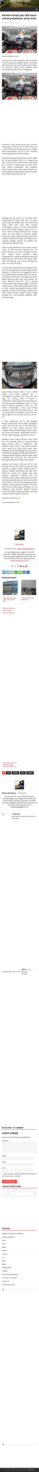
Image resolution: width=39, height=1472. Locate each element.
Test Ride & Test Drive (9, 1278)
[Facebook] (18, 566)
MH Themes (31, 1470)
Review (30, 773)
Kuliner (4, 1251)
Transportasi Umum (8, 1285)
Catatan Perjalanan (8, 1237)
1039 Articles (22, 793)
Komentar (5, 1141)
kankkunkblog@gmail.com (19, 561)
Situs (3, 1168)
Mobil (4, 1261)
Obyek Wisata (6, 1268)
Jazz (22, 773)
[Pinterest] (26, 566)
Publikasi (5, 1271)
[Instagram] (12, 566)
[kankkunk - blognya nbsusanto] (19, 6)
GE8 (8, 773)
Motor (4, 1264)
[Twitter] (15, 566)
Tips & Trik (5, 1281)
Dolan (4, 1240)
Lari (3, 1257)
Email (4, 1162)
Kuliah (4, 1247)
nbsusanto (16, 23)
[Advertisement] (19, 121)
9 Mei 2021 (7, 23)
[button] (36, 9)
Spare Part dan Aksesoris (10, 1274)
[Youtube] (21, 566)
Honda (15, 773)
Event (4, 1244)
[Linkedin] (24, 566)
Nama (4, 1156)
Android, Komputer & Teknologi (12, 1234)
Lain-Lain (5, 1254)
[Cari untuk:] (19, 1193)
